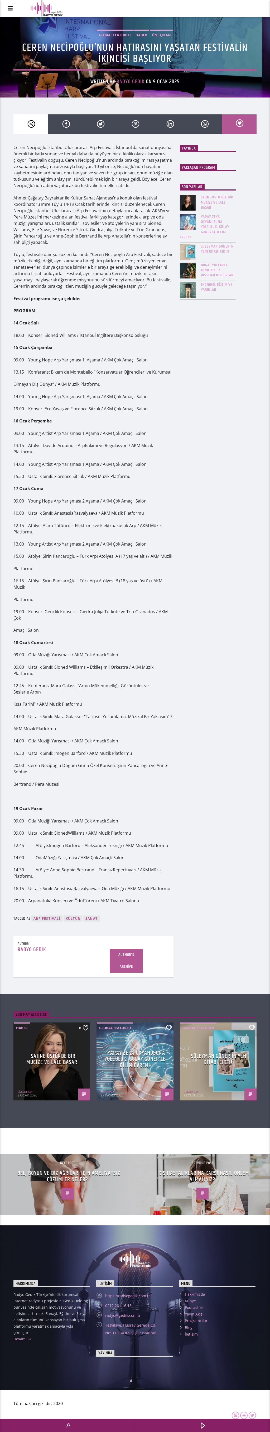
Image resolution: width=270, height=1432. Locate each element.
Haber (141, 34)
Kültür (73, 918)
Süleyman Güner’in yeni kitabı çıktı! (217, 249)
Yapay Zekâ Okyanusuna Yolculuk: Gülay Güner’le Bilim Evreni (204, 227)
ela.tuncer (25, 1091)
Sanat (91, 918)
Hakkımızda (195, 1294)
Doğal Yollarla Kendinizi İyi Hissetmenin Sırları (217, 270)
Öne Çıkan (161, 34)
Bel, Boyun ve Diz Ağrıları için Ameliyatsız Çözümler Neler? (68, 1176)
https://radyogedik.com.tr (127, 1295)
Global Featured (115, 34)
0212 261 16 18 (118, 1305)
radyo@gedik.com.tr (123, 1315)
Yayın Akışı (194, 1314)
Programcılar (196, 1320)
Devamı (20, 1338)
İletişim (191, 1334)
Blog (188, 1327)
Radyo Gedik (130, 81)
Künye (190, 1300)
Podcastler (194, 1307)
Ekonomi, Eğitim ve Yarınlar (216, 287)
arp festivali (46, 918)
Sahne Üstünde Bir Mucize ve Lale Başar (217, 202)
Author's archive (126, 960)
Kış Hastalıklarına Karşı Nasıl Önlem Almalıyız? (203, 1176)
